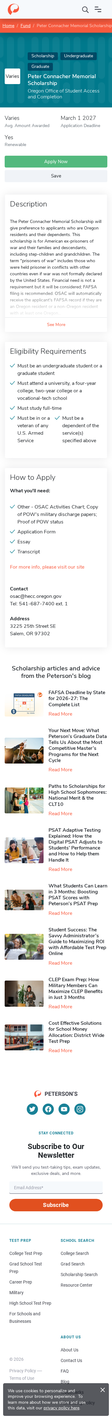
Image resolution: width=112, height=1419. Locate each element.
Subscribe (56, 1205)
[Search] (85, 9)
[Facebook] (48, 1109)
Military (16, 1292)
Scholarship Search (79, 1274)
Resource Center (76, 1285)
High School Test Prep (30, 1303)
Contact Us (71, 1360)
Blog (65, 1381)
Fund (25, 26)
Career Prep (20, 1281)
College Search (75, 1253)
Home (8, 26)
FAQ (65, 1371)
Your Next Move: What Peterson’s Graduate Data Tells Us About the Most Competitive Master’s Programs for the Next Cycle (78, 745)
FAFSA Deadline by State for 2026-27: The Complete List (77, 698)
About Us (69, 1349)
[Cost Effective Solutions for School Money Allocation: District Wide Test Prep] (27, 1037)
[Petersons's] (13, 9)
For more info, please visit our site (47, 567)
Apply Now (56, 161)
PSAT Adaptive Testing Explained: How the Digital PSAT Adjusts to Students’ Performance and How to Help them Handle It (75, 845)
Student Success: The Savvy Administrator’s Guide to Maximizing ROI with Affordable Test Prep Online (77, 941)
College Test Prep (25, 1253)
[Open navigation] (98, 9)
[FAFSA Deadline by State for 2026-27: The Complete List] (27, 703)
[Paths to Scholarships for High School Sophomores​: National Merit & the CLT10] (27, 800)
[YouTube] (64, 1109)
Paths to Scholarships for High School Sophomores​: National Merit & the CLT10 (78, 795)
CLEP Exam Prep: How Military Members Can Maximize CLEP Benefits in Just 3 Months (76, 988)
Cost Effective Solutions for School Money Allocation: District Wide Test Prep (76, 1032)
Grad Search (73, 1263)
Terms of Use (21, 1378)
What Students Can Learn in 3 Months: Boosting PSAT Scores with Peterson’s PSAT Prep (78, 894)
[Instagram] (80, 1109)
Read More (60, 714)
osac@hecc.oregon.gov (35, 596)
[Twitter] (32, 1109)
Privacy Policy (22, 1370)
